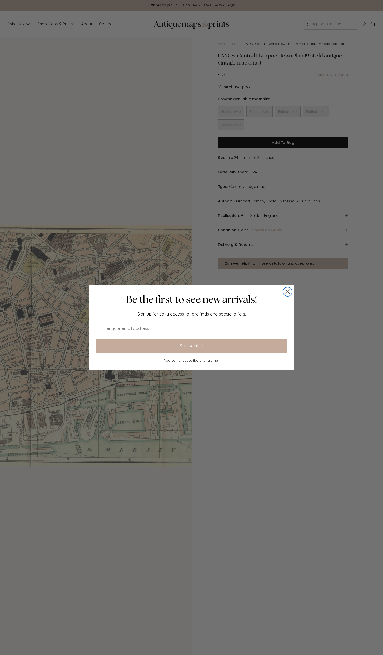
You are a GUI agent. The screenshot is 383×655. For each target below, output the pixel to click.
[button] (191, 299)
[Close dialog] (287, 291)
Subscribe (191, 346)
